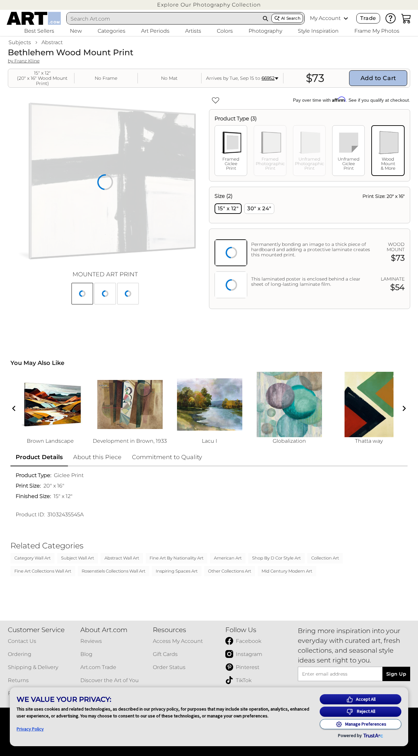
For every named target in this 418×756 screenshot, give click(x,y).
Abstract (52, 42)
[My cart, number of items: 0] (406, 18)
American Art (228, 557)
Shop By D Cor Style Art (276, 557)
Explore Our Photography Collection (209, 5)
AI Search (290, 18)
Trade (368, 18)
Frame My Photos (376, 31)
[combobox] (163, 18)
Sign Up (396, 674)
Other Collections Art (229, 571)
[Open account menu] (346, 18)
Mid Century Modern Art (287, 571)
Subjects (19, 42)
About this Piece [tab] (97, 457)
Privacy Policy (30, 729)
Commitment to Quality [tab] (167, 457)
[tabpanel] (309, 247)
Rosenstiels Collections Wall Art (113, 571)
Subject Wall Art (77, 557)
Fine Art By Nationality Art (176, 557)
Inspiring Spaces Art (177, 571)
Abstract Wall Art (121, 557)
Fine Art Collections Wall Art (42, 571)
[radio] (228, 208)
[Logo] (34, 18)
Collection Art (325, 557)
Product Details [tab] (39, 457)
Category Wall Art (32, 557)
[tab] (231, 150)
